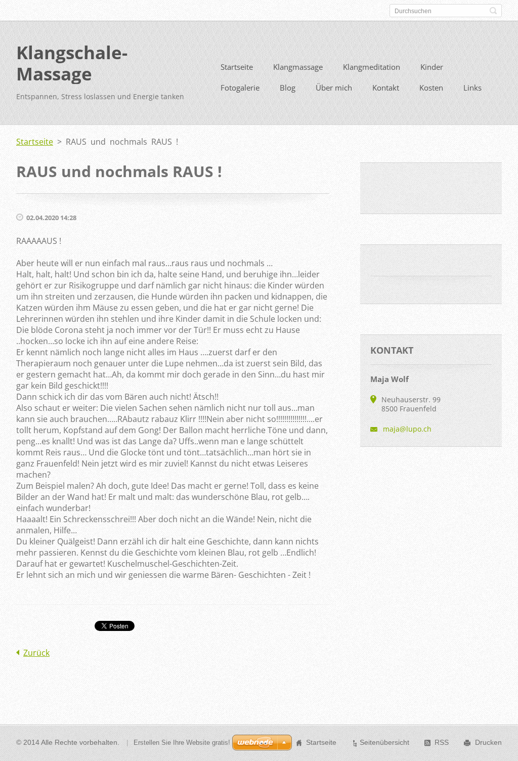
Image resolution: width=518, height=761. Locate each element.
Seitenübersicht (384, 742)
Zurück (36, 652)
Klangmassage (298, 67)
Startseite (237, 67)
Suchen (493, 10)
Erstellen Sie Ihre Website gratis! (182, 742)
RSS (442, 742)
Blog (287, 87)
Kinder (431, 67)
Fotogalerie (240, 87)
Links (472, 87)
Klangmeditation (371, 67)
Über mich (334, 87)
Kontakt (385, 87)
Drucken (488, 742)
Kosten (431, 87)
